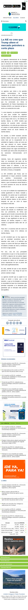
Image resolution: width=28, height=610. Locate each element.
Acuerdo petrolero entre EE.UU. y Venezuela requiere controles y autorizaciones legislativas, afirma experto (13, 365)
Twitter (14, 314)
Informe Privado (7, 17)
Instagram (9, 314)
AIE (8, 52)
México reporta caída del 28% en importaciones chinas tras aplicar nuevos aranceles (12, 493)
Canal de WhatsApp (17, 313)
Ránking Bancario (5, 557)
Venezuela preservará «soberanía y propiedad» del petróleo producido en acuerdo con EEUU (14, 397)
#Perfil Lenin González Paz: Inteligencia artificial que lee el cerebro (12, 504)
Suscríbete (16, 17)
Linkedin (5, 594)
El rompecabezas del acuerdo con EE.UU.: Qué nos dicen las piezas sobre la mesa (13, 370)
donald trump (14, 52)
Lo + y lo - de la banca (6, 564)
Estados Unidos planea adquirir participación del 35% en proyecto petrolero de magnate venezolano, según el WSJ (14, 442)
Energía (4, 52)
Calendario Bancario (6, 567)
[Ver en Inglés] (25, 1)
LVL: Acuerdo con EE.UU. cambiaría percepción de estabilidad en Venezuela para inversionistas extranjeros (14, 377)
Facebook (19, 314)
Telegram (4, 314)
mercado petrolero (6, 55)
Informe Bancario (5, 560)
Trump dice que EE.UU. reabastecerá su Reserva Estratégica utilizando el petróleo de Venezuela (14, 383)
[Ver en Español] (26, 1)
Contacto (22, 17)
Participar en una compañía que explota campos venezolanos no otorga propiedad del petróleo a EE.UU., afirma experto (14, 390)
